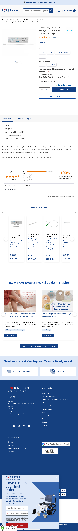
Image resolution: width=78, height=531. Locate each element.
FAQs (43, 403)
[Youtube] (29, 426)
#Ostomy (46, 330)
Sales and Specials (48, 396)
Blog (43, 419)
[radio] (39, 171)
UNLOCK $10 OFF (16, 526)
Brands (44, 422)
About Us (45, 412)
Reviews (44, 425)
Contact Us (45, 416)
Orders (10, 442)
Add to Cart (64, 90)
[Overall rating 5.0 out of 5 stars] (44, 38)
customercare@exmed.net (17, 414)
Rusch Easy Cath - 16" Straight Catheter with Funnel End (69, 244)
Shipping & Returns (49, 406)
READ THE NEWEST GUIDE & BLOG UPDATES (39, 346)
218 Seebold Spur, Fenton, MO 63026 (21, 404)
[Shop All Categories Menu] (17, 10)
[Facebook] (14, 426)
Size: (41, 49)
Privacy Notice (47, 409)
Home (4, 20)
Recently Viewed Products (17, 448)
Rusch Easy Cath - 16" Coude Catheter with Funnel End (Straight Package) (52, 244)
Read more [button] (11, 335)
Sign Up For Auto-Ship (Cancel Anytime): (55, 77)
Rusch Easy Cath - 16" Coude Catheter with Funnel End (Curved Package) (34, 244)
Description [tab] (7, 118)
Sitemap (11, 452)
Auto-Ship (45, 393)
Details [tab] (20, 118)
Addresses (11, 445)
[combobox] (8, 513)
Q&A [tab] (29, 118)
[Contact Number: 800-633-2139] (55, 11)
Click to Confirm (47, 75)
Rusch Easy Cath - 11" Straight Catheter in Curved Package (16, 244)
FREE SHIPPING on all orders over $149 (40, 2)
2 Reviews (54, 37)
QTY (42, 89)
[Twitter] (19, 426)
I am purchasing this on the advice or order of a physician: (56, 70)
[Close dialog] (56, 477)
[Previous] (6, 239)
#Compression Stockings (15, 330)
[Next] (72, 239)
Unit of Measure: (46, 61)
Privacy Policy (23, 521)
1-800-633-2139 (13, 409)
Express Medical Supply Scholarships (55, 399)
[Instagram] (24, 426)
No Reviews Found (10, 189)
